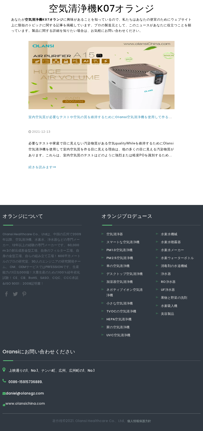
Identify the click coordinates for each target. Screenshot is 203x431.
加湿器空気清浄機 (119, 281)
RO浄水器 (168, 281)
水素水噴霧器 (171, 242)
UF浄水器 (168, 289)
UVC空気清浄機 (118, 335)
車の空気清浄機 (117, 266)
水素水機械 (169, 234)
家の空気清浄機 (117, 327)
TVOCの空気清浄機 (121, 311)
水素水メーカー (172, 250)
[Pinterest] (24, 294)
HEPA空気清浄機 (118, 319)
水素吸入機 (169, 305)
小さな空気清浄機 (119, 303)
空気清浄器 (114, 234)
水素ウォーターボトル (177, 258)
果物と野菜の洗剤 (174, 297)
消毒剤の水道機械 (174, 266)
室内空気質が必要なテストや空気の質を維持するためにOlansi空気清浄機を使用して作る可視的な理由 (108, 117)
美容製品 (167, 313)
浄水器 (166, 273)
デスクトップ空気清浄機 (124, 273)
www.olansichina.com (25, 404)
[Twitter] (15, 294)
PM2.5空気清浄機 (119, 258)
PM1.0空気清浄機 (119, 250)
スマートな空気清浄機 (123, 242)
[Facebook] (6, 294)
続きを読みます (40, 167)
